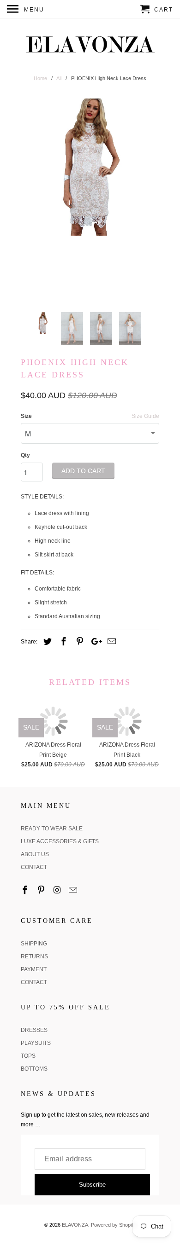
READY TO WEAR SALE (52, 828)
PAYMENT (34, 969)
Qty (25, 455)
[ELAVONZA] (90, 45)
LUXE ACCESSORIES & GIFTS (60, 841)
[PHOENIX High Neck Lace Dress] (90, 167)
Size (26, 416)
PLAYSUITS (36, 1043)
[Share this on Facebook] (62, 641)
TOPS (28, 1056)
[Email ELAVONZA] (74, 890)
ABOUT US (35, 854)
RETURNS (34, 956)
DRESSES (34, 1030)
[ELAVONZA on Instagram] (58, 890)
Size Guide (145, 416)
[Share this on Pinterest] (78, 641)
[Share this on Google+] (94, 641)
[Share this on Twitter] (46, 641)
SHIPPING (34, 943)
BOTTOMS (34, 1069)
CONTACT (34, 867)
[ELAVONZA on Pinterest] (42, 890)
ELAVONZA (75, 1225)
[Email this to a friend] (110, 641)
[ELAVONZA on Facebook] (26, 890)
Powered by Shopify (113, 1225)
